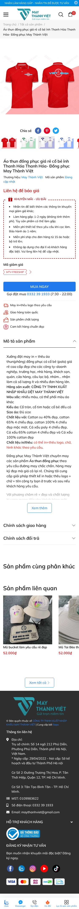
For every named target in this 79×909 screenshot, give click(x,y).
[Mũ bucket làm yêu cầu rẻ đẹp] (27, 620)
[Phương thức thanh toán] (35, 881)
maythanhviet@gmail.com (40, 812)
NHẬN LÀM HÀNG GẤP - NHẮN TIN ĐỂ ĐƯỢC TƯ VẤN (37, 3)
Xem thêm (39, 508)
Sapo (56, 724)
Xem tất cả (37, 682)
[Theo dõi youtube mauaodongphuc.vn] (44, 868)
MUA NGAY (39, 286)
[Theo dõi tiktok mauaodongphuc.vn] (56, 868)
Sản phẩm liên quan (30, 588)
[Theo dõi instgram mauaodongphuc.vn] (33, 868)
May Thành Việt (32, 177)
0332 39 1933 (38, 294)
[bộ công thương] (23, 833)
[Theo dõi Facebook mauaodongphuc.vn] (10, 868)
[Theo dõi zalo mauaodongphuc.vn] (21, 868)
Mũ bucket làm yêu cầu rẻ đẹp (25, 647)
